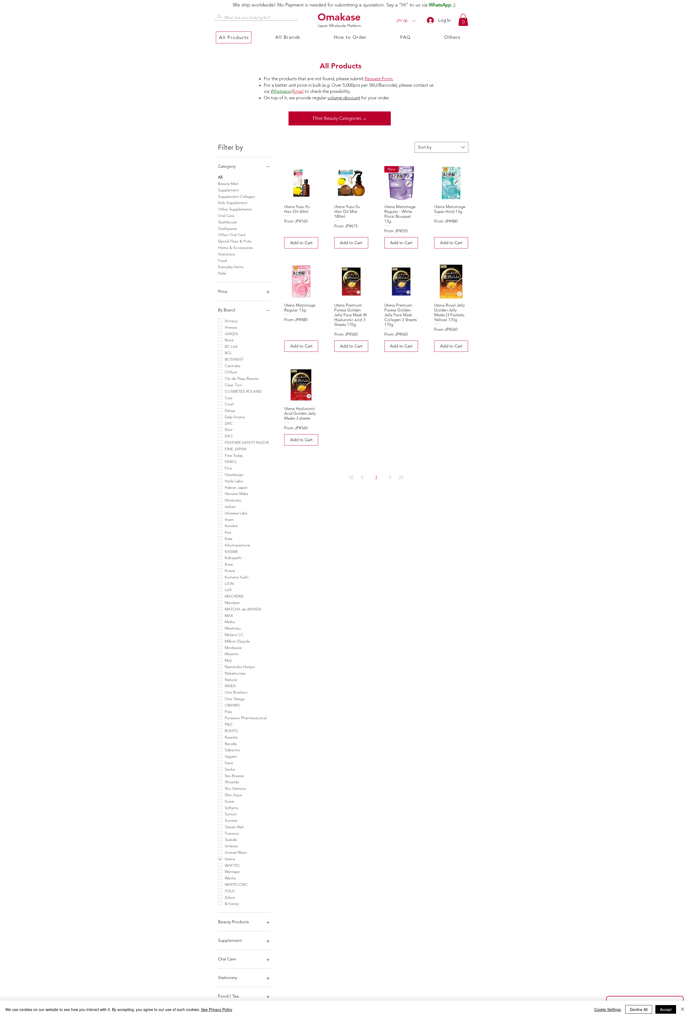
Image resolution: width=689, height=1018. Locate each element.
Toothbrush (227, 222)
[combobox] (441, 147)
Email (298, 91)
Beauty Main (228, 183)
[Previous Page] (362, 477)
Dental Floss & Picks (235, 241)
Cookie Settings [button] (607, 1009)
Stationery (226, 254)
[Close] (682, 1009)
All (220, 177)
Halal (222, 273)
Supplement (228, 190)
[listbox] (406, 21)
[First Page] (351, 477)
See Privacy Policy (216, 1009)
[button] (406, 21)
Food (222, 260)
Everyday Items (230, 266)
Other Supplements (235, 209)
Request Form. (379, 78)
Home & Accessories (235, 247)
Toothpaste (227, 228)
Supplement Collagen (236, 196)
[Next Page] (390, 477)
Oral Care (226, 215)
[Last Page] (401, 477)
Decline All (639, 1009)
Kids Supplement (232, 202)
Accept (666, 1009)
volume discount (344, 97)
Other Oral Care (232, 234)
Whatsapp (280, 91)
